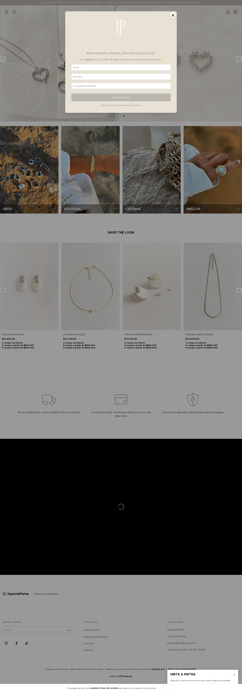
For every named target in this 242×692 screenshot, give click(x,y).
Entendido (167, 688)
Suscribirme (121, 97)
